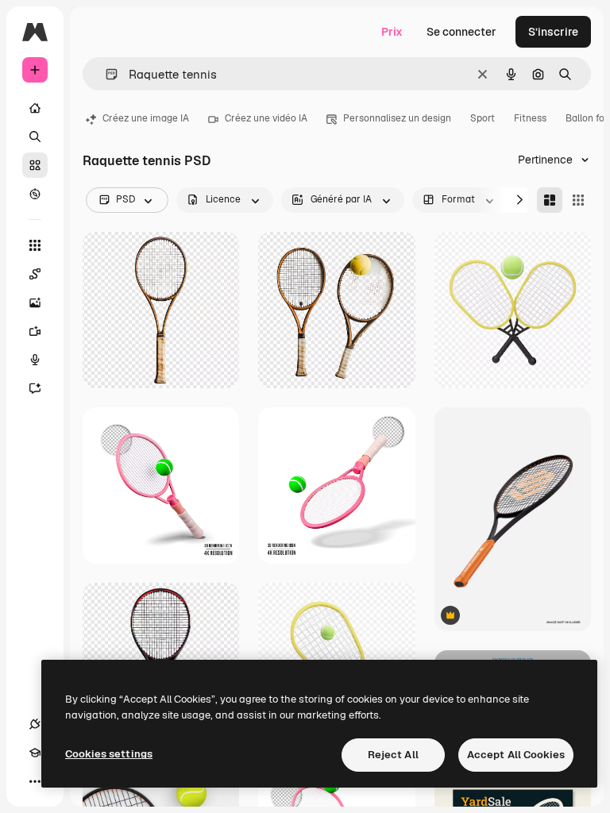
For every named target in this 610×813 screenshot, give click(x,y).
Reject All (393, 754)
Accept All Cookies (516, 754)
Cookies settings (108, 754)
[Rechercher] (35, 136)
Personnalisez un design (397, 118)
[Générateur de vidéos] (35, 331)
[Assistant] (35, 388)
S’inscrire (553, 32)
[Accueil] (35, 108)
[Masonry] (549, 200)
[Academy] (35, 752)
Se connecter (461, 32)
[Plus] (35, 781)
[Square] (578, 200)
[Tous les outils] (35, 245)
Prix (392, 32)
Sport (482, 118)
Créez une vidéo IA (266, 118)
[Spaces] (35, 274)
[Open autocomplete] (105, 74)
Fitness (530, 118)
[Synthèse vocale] (35, 359)
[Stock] (35, 165)
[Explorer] (35, 193)
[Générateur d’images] (35, 302)
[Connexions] (35, 724)
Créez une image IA (145, 118)
